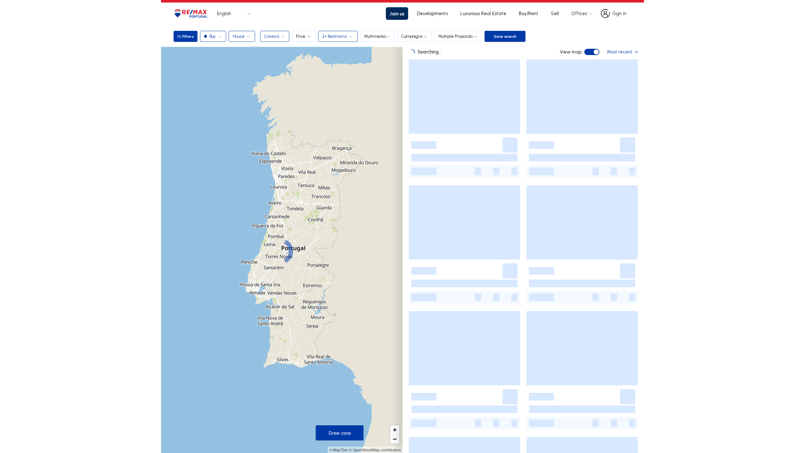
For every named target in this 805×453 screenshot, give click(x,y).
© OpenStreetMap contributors (375, 449)
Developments (432, 13)
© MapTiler (338, 449)
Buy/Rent (528, 13)
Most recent (620, 52)
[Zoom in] (394, 429)
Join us (397, 13)
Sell (555, 13)
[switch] (591, 52)
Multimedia (375, 36)
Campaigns (412, 36)
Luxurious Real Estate (483, 13)
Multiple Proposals (455, 36)
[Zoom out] (394, 439)
